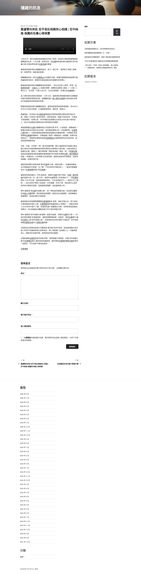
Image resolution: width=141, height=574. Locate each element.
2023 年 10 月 (25, 529)
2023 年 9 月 (24, 533)
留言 (23, 273)
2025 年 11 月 (25, 431)
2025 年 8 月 (24, 443)
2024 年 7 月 (24, 492)
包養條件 (33, 238)
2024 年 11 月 (25, 476)
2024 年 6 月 (24, 496)
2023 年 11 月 (25, 525)
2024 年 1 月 (24, 517)
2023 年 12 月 (25, 521)
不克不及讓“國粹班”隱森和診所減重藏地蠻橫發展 (101, 61)
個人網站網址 (26, 326)
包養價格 (43, 204)
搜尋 (86, 26)
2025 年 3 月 (24, 459)
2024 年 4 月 (24, 505)
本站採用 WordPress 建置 (29, 569)
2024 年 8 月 (24, 488)
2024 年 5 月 (24, 501)
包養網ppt (40, 77)
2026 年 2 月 (24, 418)
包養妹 (75, 177)
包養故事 (41, 114)
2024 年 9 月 (24, 484)
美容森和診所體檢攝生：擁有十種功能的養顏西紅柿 (102, 57)
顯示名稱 (25, 303)
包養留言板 (28, 222)
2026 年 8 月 (24, 394)
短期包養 (40, 222)
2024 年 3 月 (24, 509)
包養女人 (35, 88)
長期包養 (73, 151)
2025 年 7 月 (24, 447)
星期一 (22, 557)
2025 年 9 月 (24, 439)
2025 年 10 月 (25, 435)
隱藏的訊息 (31, 8)
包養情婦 (29, 169)
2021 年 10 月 (25, 542)
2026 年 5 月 (24, 406)
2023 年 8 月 (24, 538)
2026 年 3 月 (24, 414)
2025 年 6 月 (24, 451)
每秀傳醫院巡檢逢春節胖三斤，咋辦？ (97, 53)
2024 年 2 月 (24, 513)
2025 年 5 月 (24, 455)
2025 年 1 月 (24, 468)
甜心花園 (27, 193)
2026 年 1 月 (24, 422)
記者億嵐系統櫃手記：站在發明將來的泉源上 (99, 49)
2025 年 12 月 (25, 427)
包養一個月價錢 (70, 154)
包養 (54, 61)
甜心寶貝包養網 (58, 98)
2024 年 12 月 (25, 472)
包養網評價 (63, 241)
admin (35, 26)
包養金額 (42, 64)
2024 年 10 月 (25, 480)
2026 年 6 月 (24, 402)
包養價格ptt (49, 138)
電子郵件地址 (26, 314)
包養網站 (28, 241)
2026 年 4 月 (24, 410)
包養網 (70, 90)
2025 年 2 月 (24, 464)
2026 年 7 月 (24, 398)
